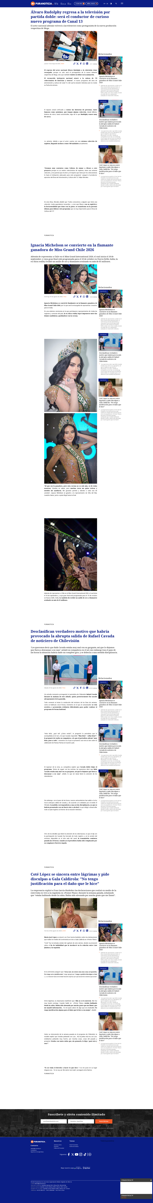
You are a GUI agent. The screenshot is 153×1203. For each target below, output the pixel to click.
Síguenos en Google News (37, 1151)
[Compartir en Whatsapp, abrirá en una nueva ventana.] (84, 64)
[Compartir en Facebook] (81, 64)
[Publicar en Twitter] (78, 64)
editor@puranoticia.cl (36, 1148)
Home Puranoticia (73, 1144)
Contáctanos (34, 1150)
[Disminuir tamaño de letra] (107, 3)
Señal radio (91, 3)
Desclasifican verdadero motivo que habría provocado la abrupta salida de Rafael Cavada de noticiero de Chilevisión (110, 124)
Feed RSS (56, 1146)
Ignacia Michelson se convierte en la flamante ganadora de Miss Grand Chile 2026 (110, 79)
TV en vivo (78, 3)
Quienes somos (58, 1144)
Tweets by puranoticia (107, 1141)
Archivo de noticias (73, 1146)
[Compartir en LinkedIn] (87, 64)
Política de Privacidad (59, 1148)
